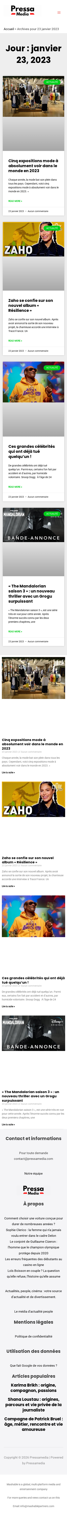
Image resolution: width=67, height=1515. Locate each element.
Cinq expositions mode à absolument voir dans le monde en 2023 (33, 166)
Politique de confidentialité (33, 1336)
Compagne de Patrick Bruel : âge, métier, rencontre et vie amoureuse (33, 1424)
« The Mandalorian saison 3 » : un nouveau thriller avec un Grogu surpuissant (31, 593)
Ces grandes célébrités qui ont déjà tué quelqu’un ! (31, 451)
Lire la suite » (8, 772)
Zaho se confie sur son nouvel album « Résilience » (30, 305)
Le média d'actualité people (33, 1311)
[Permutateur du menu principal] (59, 12)
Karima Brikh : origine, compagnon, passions (33, 1387)
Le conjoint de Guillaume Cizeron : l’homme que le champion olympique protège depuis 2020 (33, 1247)
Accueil (9, 29)
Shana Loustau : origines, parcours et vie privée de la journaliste (33, 1405)
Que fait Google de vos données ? (33, 1365)
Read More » (15, 201)
